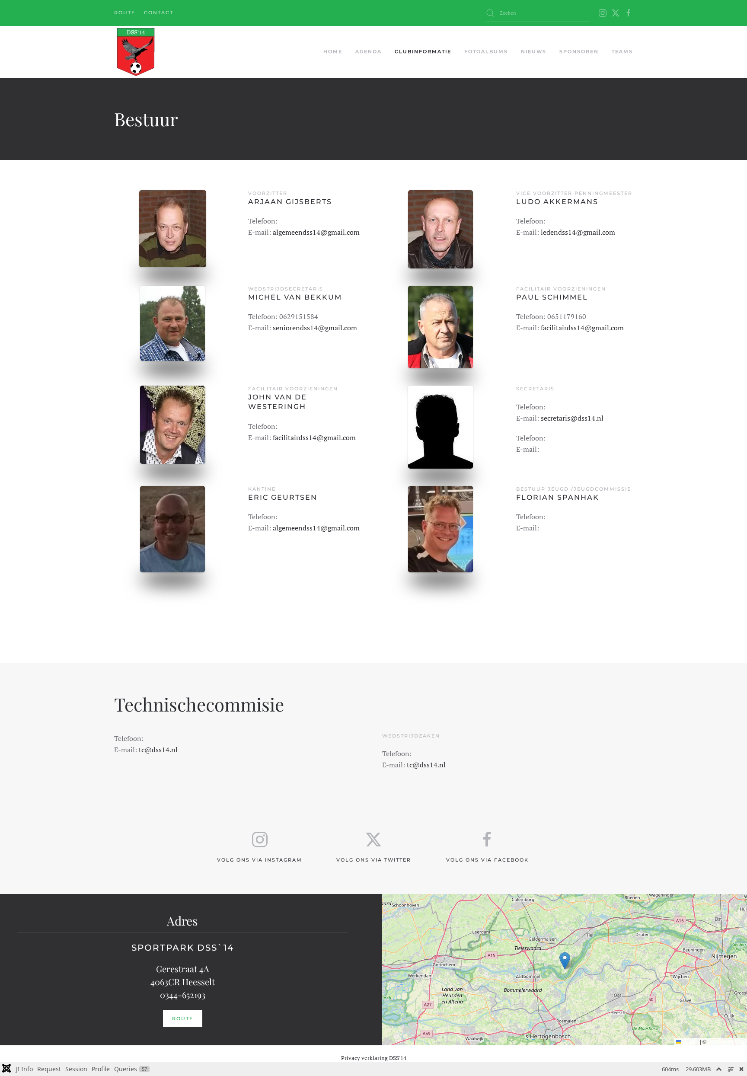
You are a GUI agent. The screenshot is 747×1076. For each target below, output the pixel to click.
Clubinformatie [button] (423, 51)
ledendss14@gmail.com (578, 232)
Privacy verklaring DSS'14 (373, 1058)
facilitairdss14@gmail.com (582, 327)
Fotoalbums (486, 51)
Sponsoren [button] (579, 51)
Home (332, 51)
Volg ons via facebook (487, 860)
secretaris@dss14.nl (572, 418)
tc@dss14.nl (158, 749)
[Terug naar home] (135, 52)
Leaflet (690, 1041)
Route (124, 13)
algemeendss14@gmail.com (316, 232)
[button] (564, 961)
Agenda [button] (368, 51)
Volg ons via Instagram (259, 860)
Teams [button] (622, 51)
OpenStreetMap (726, 1041)
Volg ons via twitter (373, 860)
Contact (158, 13)
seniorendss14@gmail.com (315, 327)
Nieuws (533, 51)
